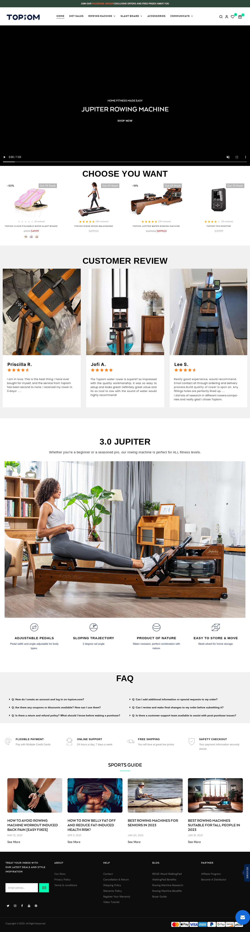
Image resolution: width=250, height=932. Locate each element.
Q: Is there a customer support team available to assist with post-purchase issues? (184, 715)
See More (13, 842)
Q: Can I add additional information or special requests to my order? (175, 699)
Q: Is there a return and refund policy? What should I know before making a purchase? (66, 715)
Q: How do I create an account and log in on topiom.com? (48, 699)
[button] (241, 16)
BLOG (155, 863)
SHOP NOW (125, 120)
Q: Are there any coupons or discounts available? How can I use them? (56, 707)
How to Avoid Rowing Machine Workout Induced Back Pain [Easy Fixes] (32, 825)
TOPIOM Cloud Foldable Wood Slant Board (31, 226)
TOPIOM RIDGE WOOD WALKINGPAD (93, 226)
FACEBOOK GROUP (102, 3)
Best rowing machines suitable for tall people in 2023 (214, 825)
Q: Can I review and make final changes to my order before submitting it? (178, 707)
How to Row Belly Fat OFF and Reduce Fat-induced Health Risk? (92, 825)
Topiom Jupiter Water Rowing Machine (156, 226)
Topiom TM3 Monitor (218, 226)
